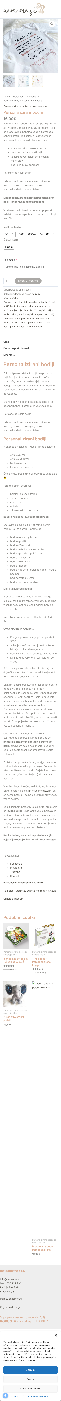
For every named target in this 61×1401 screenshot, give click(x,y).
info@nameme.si (9, 1279)
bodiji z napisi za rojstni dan (33, 314)
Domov (7, 96)
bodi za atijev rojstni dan (16, 310)
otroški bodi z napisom (23, 322)
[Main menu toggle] (54, 9)
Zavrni (31, 1379)
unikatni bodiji (34, 326)
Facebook (16, 863)
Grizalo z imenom (13, 898)
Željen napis (11, 239)
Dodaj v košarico (28, 280)
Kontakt (14, 876)
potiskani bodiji (18, 326)
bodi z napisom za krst (38, 306)
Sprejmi (30, 1369)
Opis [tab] (6, 341)
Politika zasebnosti (40, 1396)
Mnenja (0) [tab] (9, 354)
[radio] (9, 234)
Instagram (16, 867)
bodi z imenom (18, 306)
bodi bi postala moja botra (26, 302)
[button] (56, 1335)
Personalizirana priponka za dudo (23, 882)
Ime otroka (16, 259)
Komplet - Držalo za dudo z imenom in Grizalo (29, 890)
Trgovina (15, 871)
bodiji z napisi (37, 310)
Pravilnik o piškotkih (19, 1396)
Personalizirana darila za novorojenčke (25, 106)
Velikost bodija (12, 227)
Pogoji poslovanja (10, 1307)
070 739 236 (14, 1283)
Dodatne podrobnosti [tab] (16, 348)
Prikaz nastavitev (30, 1388)
